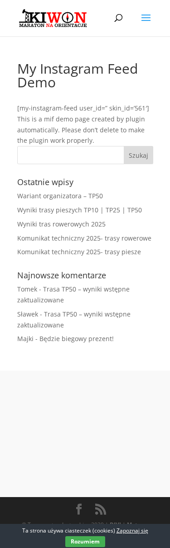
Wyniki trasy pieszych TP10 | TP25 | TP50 (79, 210)
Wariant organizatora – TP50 (60, 195)
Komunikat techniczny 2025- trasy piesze (79, 251)
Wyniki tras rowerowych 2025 (61, 224)
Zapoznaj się (132, 530)
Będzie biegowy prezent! (76, 338)
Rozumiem (85, 541)
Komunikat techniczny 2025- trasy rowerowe (84, 238)
